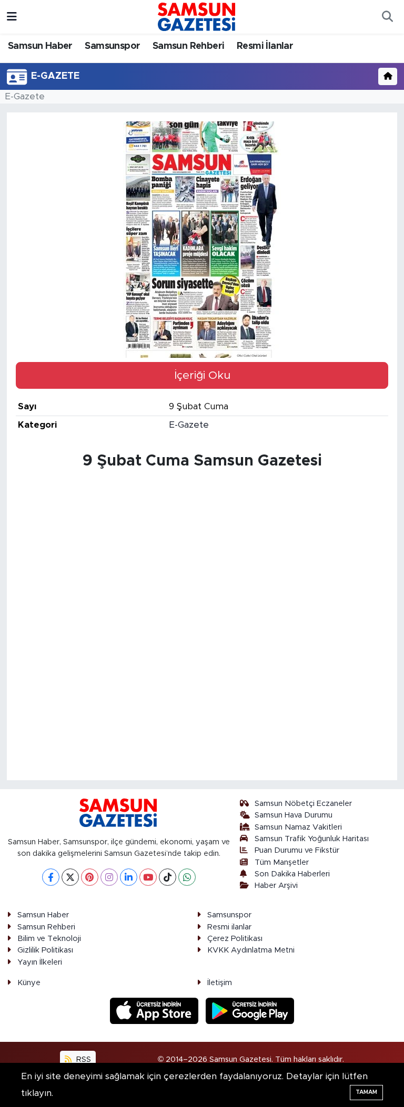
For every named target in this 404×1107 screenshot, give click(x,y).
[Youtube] (148, 877)
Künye (29, 983)
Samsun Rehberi (189, 46)
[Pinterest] (89, 877)
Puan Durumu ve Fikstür (297, 850)
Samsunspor (112, 46)
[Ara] (387, 17)
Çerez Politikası (234, 939)
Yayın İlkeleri (39, 962)
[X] (70, 877)
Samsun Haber (40, 46)
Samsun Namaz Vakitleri (298, 827)
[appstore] (156, 1010)
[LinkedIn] (128, 877)
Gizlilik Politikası (45, 950)
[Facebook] (50, 877)
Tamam (366, 1092)
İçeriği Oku (202, 375)
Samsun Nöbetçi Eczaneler (303, 804)
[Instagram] (109, 877)
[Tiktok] (167, 877)
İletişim (219, 983)
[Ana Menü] (12, 16)
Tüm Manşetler (282, 862)
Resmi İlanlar (265, 46)
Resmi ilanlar (229, 927)
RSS (82, 1059)
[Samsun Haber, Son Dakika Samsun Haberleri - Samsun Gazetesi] (197, 16)
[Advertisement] (202, 548)
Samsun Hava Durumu (293, 815)
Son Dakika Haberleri (292, 874)
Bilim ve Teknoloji (49, 939)
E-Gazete (25, 96)
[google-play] (250, 1010)
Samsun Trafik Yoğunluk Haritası (312, 839)
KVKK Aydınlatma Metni (251, 950)
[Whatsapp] (187, 877)
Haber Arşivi (276, 885)
